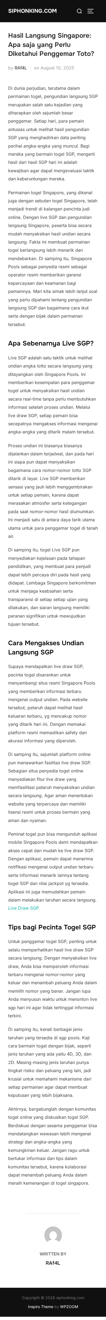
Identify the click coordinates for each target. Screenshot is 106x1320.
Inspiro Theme (40, 1306)
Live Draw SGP (23, 908)
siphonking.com (32, 11)
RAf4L (21, 68)
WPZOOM (69, 1306)
